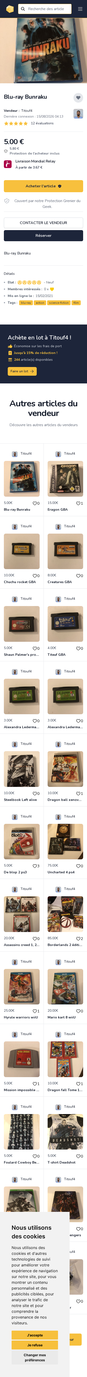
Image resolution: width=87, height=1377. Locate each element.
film (76, 303)
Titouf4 (26, 110)
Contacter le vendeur (43, 223)
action (40, 303)
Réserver (43, 235)
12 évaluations (42, 123)
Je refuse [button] (35, 1345)
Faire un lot (19, 371)
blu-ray (26, 303)
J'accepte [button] (35, 1335)
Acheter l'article (41, 186)
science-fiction (59, 303)
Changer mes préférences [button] (35, 1357)
